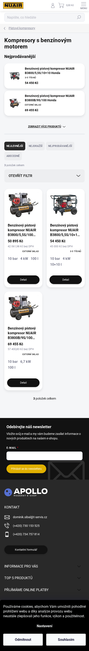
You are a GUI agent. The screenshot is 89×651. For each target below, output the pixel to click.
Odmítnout (23, 640)
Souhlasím (66, 640)
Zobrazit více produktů (44, 126)
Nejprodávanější (60, 146)
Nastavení (44, 626)
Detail (23, 279)
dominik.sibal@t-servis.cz (30, 517)
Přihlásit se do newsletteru (26, 468)
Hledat (79, 17)
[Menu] (83, 5)
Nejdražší (36, 146)
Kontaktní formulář (26, 549)
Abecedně (13, 156)
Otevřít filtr (20, 176)
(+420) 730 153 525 (26, 525)
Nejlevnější (14, 146)
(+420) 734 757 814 (26, 534)
